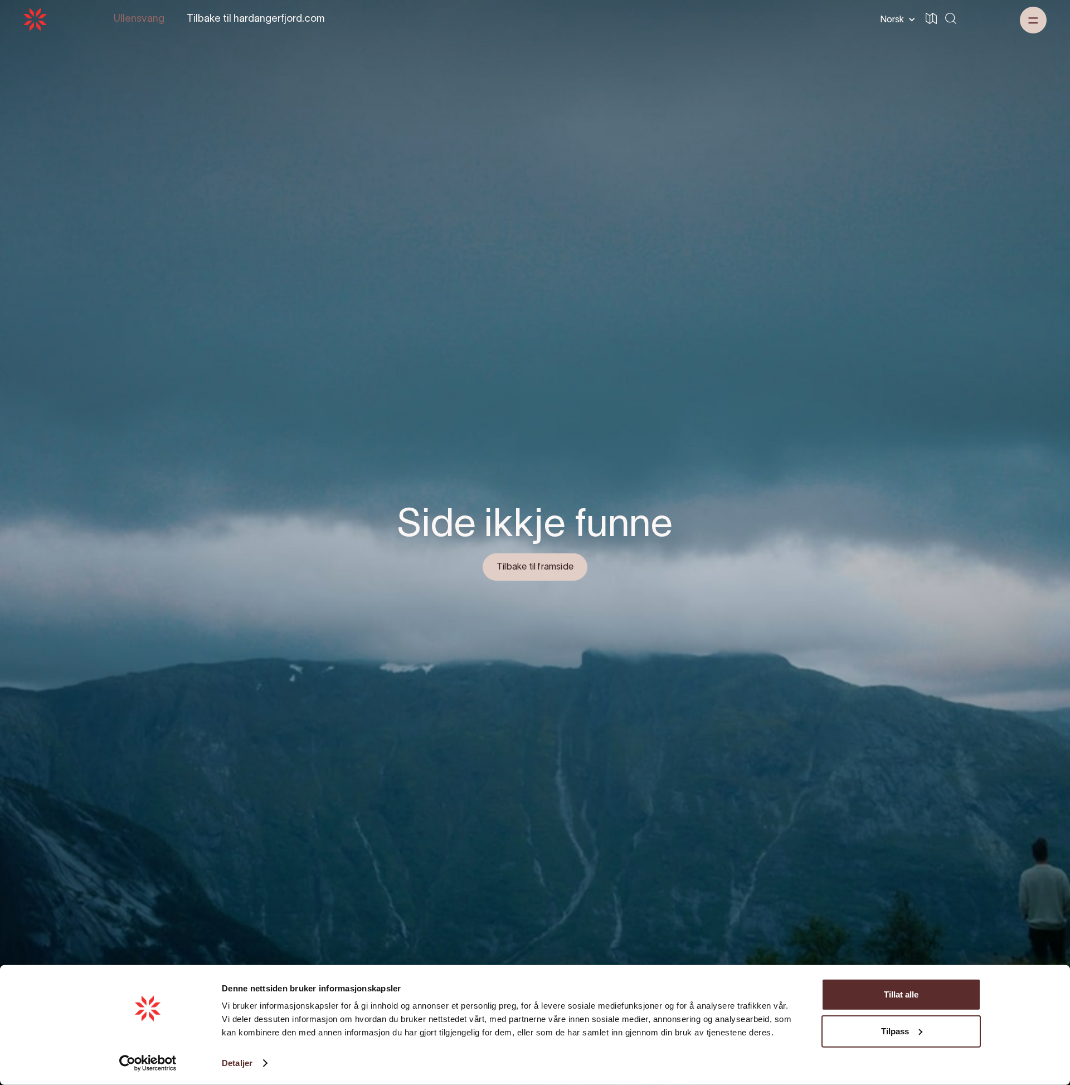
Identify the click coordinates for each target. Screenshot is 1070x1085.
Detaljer (237, 1063)
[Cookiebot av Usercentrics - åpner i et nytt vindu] (148, 1063)
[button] (895, 19)
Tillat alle (901, 994)
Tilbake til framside (535, 567)
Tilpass (895, 1030)
